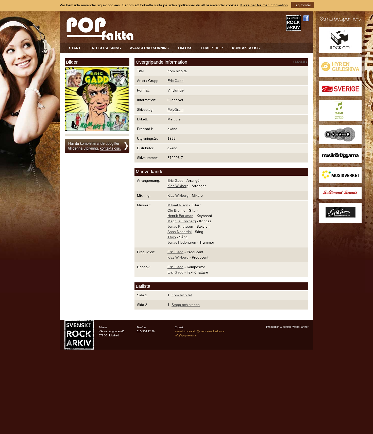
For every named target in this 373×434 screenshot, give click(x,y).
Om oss (185, 48)
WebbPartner (300, 326)
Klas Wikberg (178, 186)
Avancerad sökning (149, 48)
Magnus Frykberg (181, 221)
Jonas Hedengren (181, 242)
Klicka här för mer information (264, 5)
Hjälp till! (212, 48)
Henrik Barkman (180, 216)
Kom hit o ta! (182, 295)
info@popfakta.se (185, 335)
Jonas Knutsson (180, 226)
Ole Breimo (176, 210)
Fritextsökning (105, 48)
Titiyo (171, 237)
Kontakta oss (246, 48)
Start (75, 48)
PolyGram (175, 109)
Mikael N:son (177, 205)
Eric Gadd (175, 81)
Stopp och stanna (186, 305)
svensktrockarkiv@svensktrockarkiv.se (199, 331)
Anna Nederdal (179, 232)
